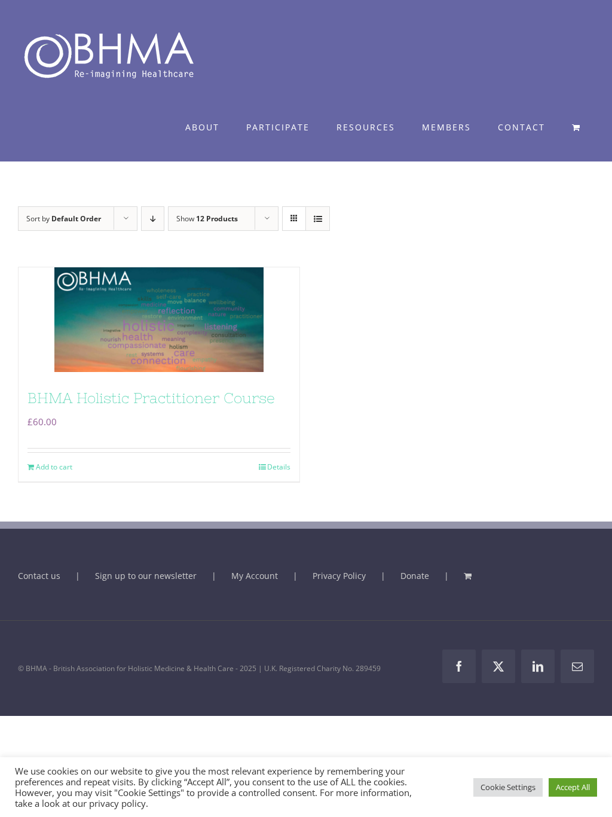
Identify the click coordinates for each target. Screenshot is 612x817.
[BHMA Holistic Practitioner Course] (159, 319)
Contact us (39, 575)
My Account (254, 575)
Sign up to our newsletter (146, 575)
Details (278, 467)
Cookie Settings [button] (508, 787)
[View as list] (317, 218)
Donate (414, 575)
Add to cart (54, 467)
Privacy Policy (339, 575)
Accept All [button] (573, 787)
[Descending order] (152, 218)
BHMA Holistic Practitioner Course (151, 398)
